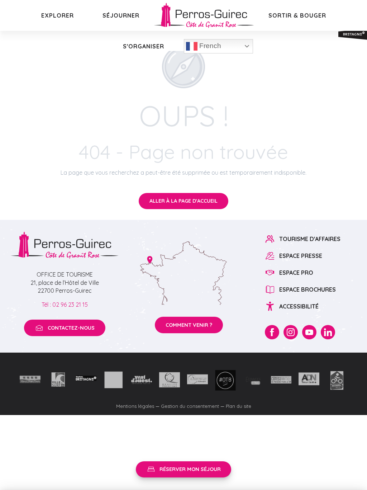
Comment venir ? (189, 325)
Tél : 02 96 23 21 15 (65, 304)
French (209, 46)
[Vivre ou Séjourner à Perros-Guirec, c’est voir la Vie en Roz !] (204, 15)
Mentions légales (135, 406)
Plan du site (238, 406)
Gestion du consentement (190, 406)
